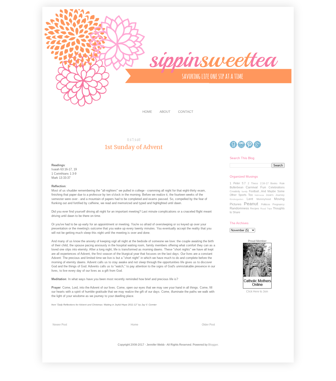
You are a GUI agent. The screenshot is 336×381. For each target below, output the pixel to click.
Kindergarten (236, 199)
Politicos (265, 204)
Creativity (235, 191)
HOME (147, 111)
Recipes (254, 208)
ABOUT (165, 111)
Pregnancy (278, 204)
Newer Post (60, 324)
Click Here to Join (257, 291)
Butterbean (236, 187)
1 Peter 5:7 (238, 183)
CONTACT (185, 111)
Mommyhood (263, 199)
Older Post (208, 324)
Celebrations (277, 187)
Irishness (259, 195)
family (245, 191)
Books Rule (277, 183)
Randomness (239, 208)
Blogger (213, 344)
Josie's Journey (275, 195)
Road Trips (266, 208)
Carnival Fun (256, 187)
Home (134, 324)
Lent (250, 199)
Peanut (251, 203)
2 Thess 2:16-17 (258, 183)
